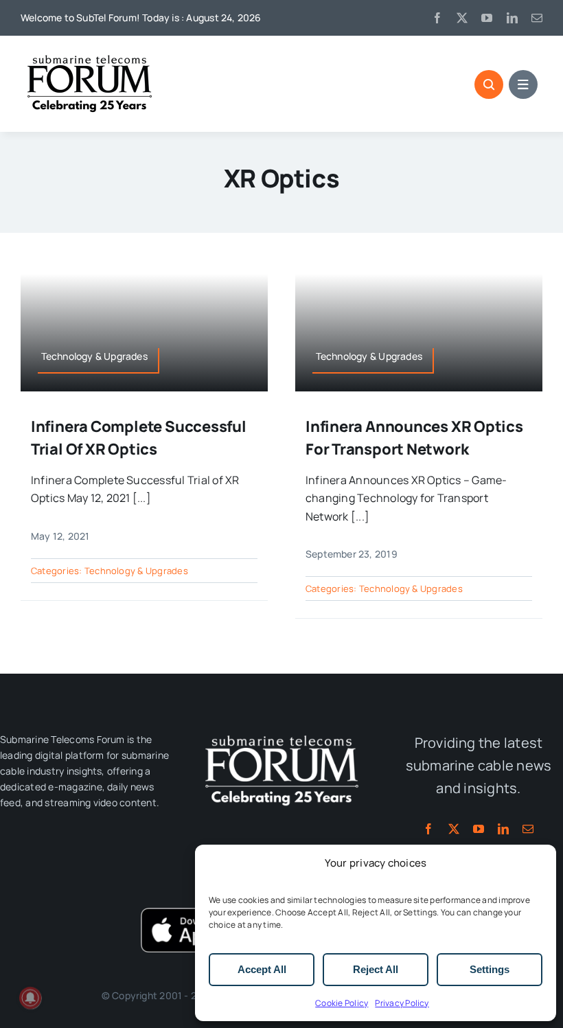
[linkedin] (512, 17)
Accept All (262, 969)
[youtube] (486, 17)
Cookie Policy (341, 1003)
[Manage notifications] (30, 998)
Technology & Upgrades (136, 570)
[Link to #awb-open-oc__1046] (488, 84)
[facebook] (437, 17)
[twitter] (462, 17)
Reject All (375, 969)
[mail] (536, 17)
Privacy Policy (401, 1003)
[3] (281, 734)
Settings (489, 969)
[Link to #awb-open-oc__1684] (523, 84)
